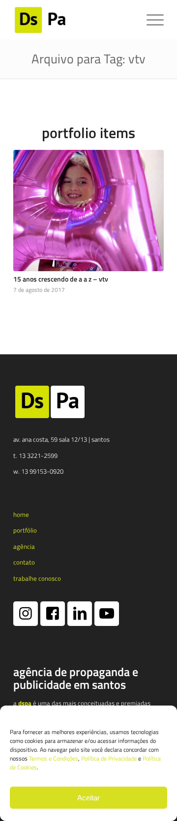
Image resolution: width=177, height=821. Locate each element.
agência (24, 546)
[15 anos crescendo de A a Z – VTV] (88, 211)
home (21, 514)
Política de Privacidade (109, 758)
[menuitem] (150, 19)
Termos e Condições (53, 758)
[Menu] (150, 19)
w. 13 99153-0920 (38, 471)
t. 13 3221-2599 (35, 455)
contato (24, 562)
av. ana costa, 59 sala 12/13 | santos (61, 439)
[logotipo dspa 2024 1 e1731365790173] (73, 19)
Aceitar (88, 797)
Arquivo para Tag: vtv (88, 58)
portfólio (25, 530)
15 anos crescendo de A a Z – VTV (60, 279)
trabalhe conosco (37, 578)
